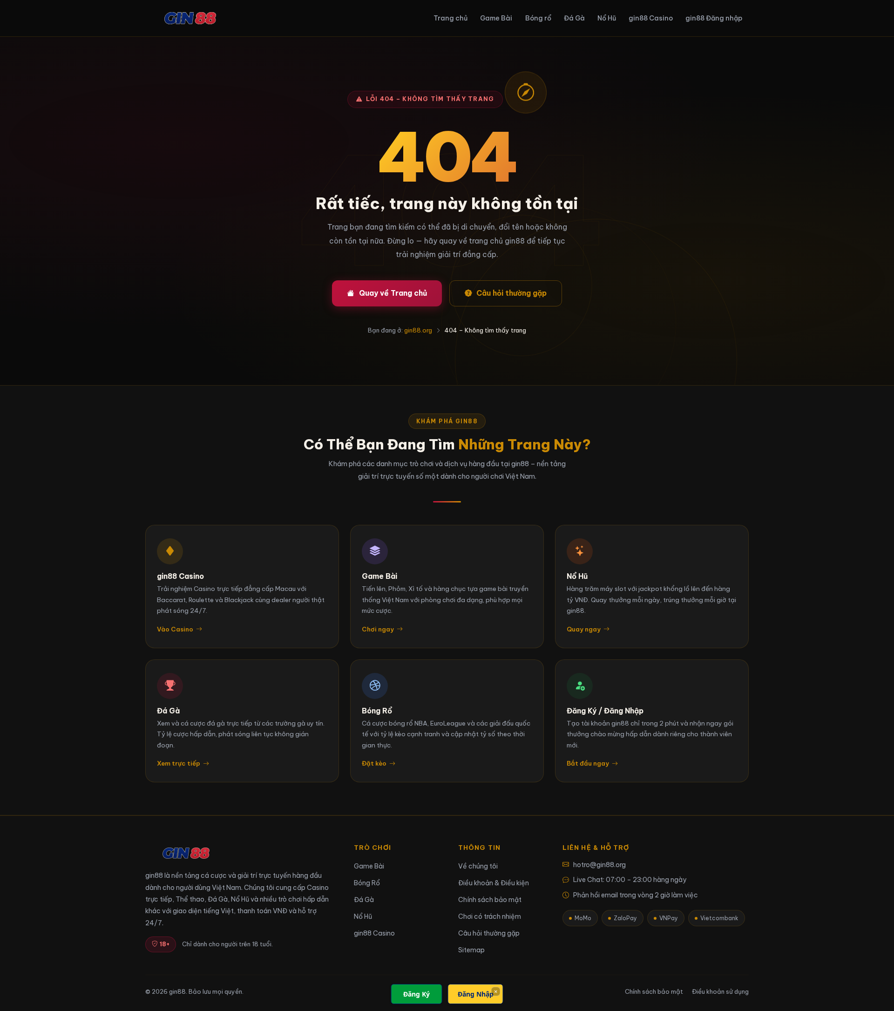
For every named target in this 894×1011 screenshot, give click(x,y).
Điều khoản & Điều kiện (493, 883)
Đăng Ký (416, 994)
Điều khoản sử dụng (720, 991)
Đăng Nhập (476, 994)
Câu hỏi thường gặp (511, 293)
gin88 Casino (651, 18)
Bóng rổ (538, 18)
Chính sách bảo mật (490, 900)
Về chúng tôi (478, 866)
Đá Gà (574, 18)
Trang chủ (450, 18)
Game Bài (496, 18)
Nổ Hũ (606, 18)
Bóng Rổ (367, 883)
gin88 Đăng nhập (713, 18)
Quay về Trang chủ (393, 293)
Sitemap (471, 950)
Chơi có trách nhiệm (489, 916)
